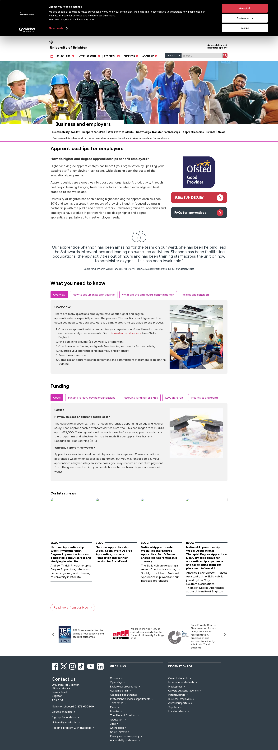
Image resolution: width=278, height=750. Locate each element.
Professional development (67, 138)
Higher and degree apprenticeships (108, 138)
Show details (56, 28)
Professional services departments (130, 699)
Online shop (117, 727)
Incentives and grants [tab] (204, 397)
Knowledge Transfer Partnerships (158, 132)
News (221, 132)
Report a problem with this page (72, 727)
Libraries (115, 711)
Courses (115, 678)
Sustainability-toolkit (66, 132)
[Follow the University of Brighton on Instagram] (72, 666)
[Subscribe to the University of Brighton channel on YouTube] (91, 666)
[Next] (224, 634)
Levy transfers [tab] (174, 397)
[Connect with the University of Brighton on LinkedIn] (100, 666)
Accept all (244, 8)
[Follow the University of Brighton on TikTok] (81, 666)
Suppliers (173, 707)
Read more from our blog (71, 607)
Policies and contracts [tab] (195, 294)
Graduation (116, 719)
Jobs (113, 723)
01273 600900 (84, 706)
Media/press (175, 686)
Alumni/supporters (179, 703)
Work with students (121, 132)
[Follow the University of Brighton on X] (63, 666)
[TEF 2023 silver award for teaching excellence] (65, 634)
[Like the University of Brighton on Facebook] (55, 666)
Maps (113, 707)
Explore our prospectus (123, 686)
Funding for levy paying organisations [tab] (91, 397)
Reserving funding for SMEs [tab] (140, 397)
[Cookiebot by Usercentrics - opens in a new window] (27, 30)
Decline (245, 28)
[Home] (53, 56)
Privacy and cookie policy (124, 736)
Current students (178, 678)
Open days (116, 682)
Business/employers (180, 699)
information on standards (125, 333)
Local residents (177, 711)
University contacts (64, 722)
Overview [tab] (59, 294)
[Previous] (54, 634)
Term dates (116, 703)
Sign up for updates (64, 717)
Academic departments (124, 694)
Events (210, 132)
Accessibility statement (124, 740)
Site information (119, 732)
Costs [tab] (57, 397)
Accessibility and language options (217, 46)
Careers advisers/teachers (183, 690)
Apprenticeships (193, 132)
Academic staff (119, 690)
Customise (243, 18)
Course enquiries (62, 711)
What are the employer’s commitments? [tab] (148, 294)
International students (181, 682)
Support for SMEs (93, 132)
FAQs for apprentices (190, 212)
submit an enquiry (189, 197)
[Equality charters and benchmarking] (178, 637)
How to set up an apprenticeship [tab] (94, 294)
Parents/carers (176, 694)
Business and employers (83, 124)
